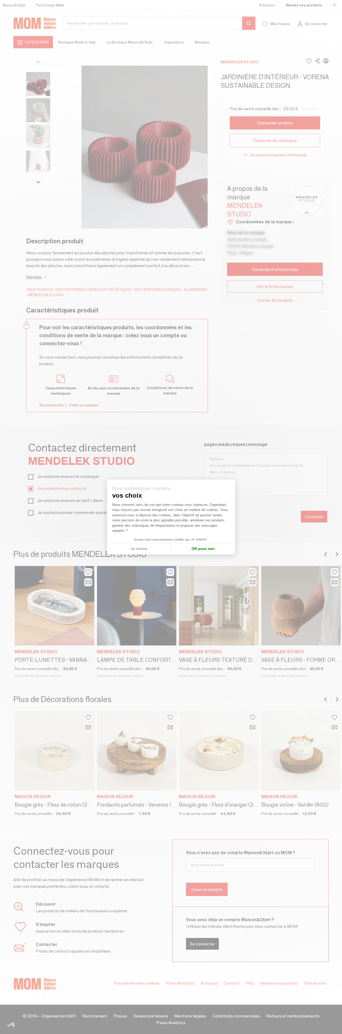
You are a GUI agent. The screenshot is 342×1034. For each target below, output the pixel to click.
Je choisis (139, 548)
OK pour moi (203, 548)
